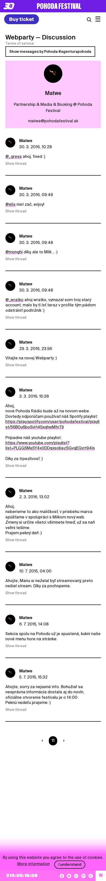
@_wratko (14, 299)
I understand (69, 864)
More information (33, 864)
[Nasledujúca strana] (62, 740)
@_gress (13, 156)
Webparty (19, 37)
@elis (10, 204)
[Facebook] (62, 876)
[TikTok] (90, 876)
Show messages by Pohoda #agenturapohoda (50, 52)
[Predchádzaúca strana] (43, 740)
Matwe (25, 140)
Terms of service (19, 43)
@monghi (14, 252)
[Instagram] (76, 876)
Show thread (15, 163)
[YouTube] (69, 876)
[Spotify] (83, 876)
